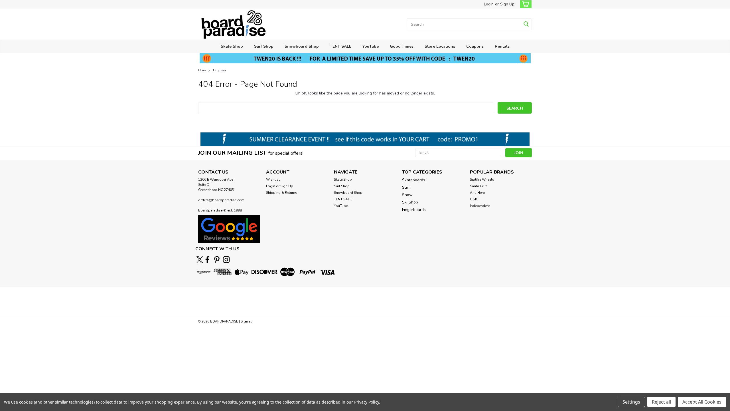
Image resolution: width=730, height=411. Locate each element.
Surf (406, 187)
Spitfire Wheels (482, 179)
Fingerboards (414, 209)
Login (489, 4)
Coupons (475, 46)
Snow (407, 195)
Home (202, 70)
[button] (229, 229)
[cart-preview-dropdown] (524, 4)
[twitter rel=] (199, 259)
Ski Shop (410, 202)
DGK (473, 199)
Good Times (401, 46)
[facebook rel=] (207, 259)
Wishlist (273, 179)
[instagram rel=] (226, 259)
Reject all (661, 402)
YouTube (370, 46)
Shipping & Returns (281, 192)
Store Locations (440, 46)
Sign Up (507, 4)
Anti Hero (477, 192)
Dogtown (219, 70)
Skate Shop (232, 46)
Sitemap (246, 321)
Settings (631, 402)
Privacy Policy (366, 402)
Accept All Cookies (701, 402)
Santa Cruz (478, 186)
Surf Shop (263, 46)
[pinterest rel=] (216, 259)
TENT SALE (340, 46)
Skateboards (413, 180)
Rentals (502, 46)
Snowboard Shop (302, 46)
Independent (480, 206)
